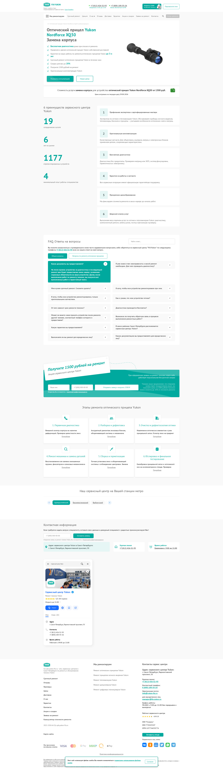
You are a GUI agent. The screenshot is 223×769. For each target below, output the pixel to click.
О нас (92, 16)
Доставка (108, 16)
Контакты (154, 16)
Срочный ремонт (73, 16)
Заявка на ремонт (142, 16)
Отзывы (100, 16)
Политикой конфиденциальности (93, 540)
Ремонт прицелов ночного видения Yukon (110, 675)
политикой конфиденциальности (77, 392)
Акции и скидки (128, 16)
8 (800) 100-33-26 (149, 687)
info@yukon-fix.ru (149, 693)
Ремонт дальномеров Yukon (104, 685)
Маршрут (54, 608)
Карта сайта (49, 734)
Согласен (150, 762)
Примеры (47, 687)
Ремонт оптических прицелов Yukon (108, 670)
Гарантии (116, 16)
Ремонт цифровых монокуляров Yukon (109, 689)
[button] (49, 503)
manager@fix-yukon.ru (151, 699)
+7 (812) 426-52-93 (99, 6)
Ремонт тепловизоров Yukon (105, 680)
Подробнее (66, 437)
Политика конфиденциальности (111, 754)
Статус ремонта (172, 16)
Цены (84, 16)
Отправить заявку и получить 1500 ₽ (116, 387)
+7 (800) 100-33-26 (119, 6)
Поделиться (144, 745)
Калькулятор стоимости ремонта (57, 719)
